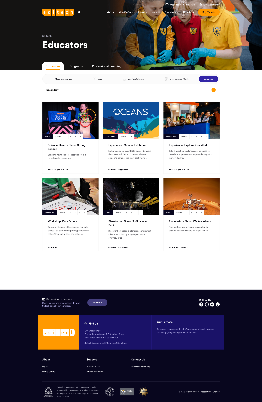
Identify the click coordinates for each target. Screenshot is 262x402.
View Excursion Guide (179, 79)
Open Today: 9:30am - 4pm (183, 5)
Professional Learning (106, 66)
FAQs (99, 79)
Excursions (53, 66)
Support (92, 359)
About (46, 359)
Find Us (93, 323)
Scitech (47, 36)
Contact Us (138, 359)
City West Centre (211, 4)
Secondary (52, 89)
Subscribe (97, 302)
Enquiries (208, 79)
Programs (76, 66)
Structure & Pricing (136, 79)
